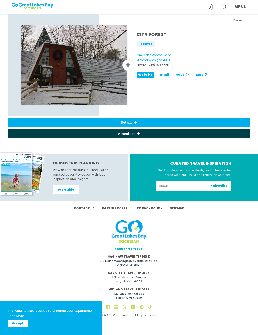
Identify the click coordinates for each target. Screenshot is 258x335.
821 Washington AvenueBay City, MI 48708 (129, 279)
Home (238, 20)
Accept (18, 323)
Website (145, 74)
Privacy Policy (150, 208)
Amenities (126, 133)
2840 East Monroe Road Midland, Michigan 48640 (154, 58)
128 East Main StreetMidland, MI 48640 (129, 296)
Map (199, 74)
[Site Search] (224, 7)
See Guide (65, 189)
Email (164, 74)
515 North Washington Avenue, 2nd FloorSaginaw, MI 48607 (129, 263)
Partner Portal (115, 208)
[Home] (39, 5)
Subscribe (219, 186)
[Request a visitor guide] (22, 173)
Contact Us (84, 208)
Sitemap (177, 208)
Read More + (17, 316)
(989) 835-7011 (158, 65)
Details (126, 122)
